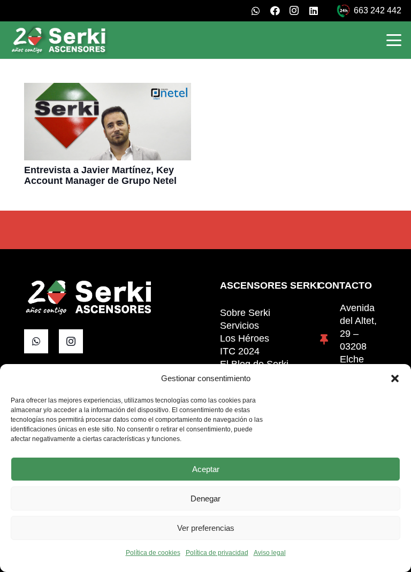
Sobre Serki (245, 312)
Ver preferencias (205, 527)
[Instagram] (294, 10)
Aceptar (205, 469)
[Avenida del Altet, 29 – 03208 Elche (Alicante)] (329, 340)
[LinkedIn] (313, 10)
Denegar (205, 498)
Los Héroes (244, 338)
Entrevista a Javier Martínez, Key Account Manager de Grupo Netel (100, 175)
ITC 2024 (240, 351)
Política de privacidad (217, 552)
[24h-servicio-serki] (343, 11)
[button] (395, 378)
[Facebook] (275, 10)
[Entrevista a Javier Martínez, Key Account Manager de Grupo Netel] (107, 121)
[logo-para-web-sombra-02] (59, 40)
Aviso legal (270, 552)
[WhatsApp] (255, 10)
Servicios (239, 325)
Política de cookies (153, 552)
